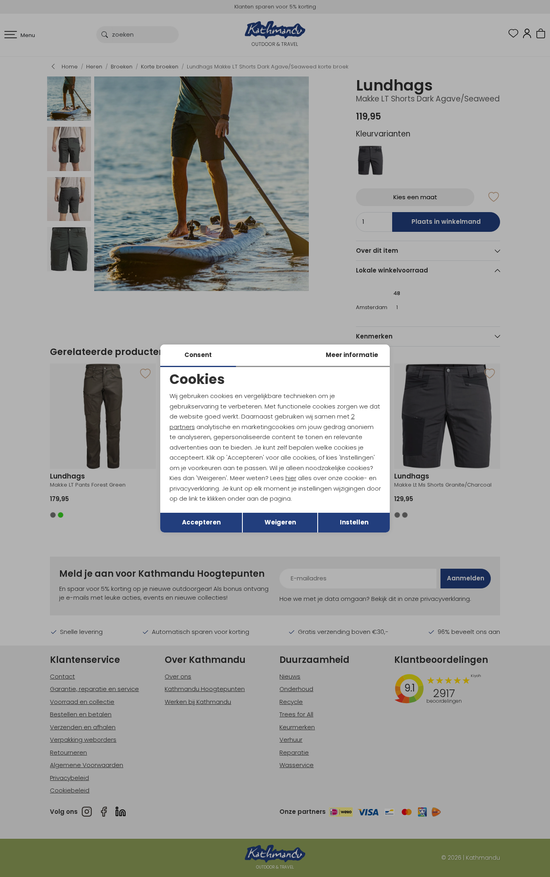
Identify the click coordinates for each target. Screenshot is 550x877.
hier (290, 478)
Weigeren (280, 522)
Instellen (354, 522)
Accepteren (201, 522)
